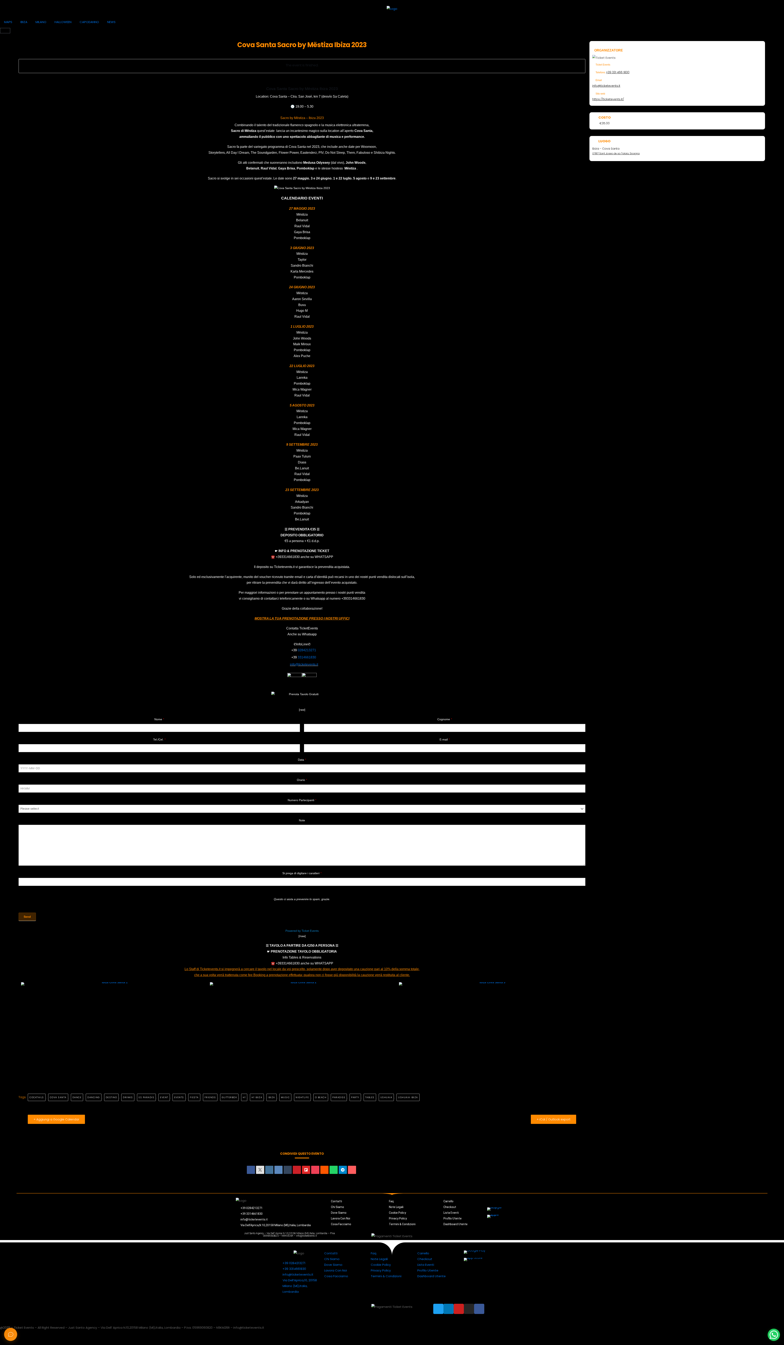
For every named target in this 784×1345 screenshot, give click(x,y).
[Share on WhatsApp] (334, 1170)
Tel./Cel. (159, 739)
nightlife (302, 1097)
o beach (321, 1097)
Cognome (444, 719)
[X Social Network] (260, 1170)
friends (210, 1097)
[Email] (352, 1170)
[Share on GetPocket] (315, 1170)
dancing (93, 1097)
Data (302, 759)
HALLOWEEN (63, 22)
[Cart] (5, 30)
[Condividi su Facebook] (251, 1170)
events (179, 1097)
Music (285, 1097)
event (164, 1097)
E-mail (445, 739)
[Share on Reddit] (324, 1170)
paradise (338, 1097)
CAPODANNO (89, 22)
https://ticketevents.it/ (608, 99)
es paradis (146, 1097)
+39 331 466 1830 (617, 72)
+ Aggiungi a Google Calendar (56, 1119)
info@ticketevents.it (606, 86)
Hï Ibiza (257, 1097)
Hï (244, 1097)
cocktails (36, 1097)
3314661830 (307, 657)
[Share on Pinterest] (297, 1170)
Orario (302, 780)
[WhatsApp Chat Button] (774, 1335)
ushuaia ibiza (408, 1097)
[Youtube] (494, 1236)
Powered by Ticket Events (302, 930)
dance (77, 1097)
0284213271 (307, 650)
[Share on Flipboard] (306, 1170)
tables (369, 1097)
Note (302, 820)
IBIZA (23, 22)
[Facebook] (512, 1236)
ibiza (271, 1097)
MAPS (8, 22)
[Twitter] (476, 1236)
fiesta (194, 1097)
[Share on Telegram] (343, 1170)
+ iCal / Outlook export (553, 1119)
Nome (159, 719)
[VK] (278, 1170)
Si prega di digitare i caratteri (302, 873)
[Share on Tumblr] (288, 1170)
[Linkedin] (269, 1170)
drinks (128, 1097)
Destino (111, 1097)
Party (355, 1097)
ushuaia (386, 1097)
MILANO (41, 22)
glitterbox (229, 1097)
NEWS (111, 22)
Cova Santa (58, 1097)
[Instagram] (503, 1236)
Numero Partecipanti (302, 800)
